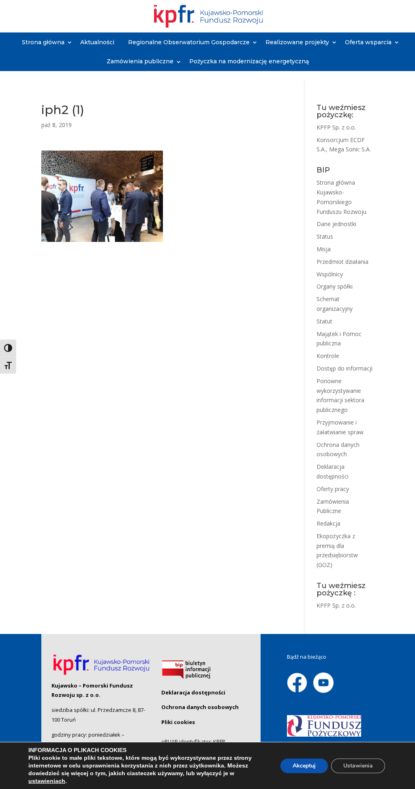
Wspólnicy (330, 274)
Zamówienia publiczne (140, 61)
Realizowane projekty (297, 42)
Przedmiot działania (342, 261)
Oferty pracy (333, 489)
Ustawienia (358, 766)
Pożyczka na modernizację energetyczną (249, 61)
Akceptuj (304, 766)
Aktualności (97, 42)
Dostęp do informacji (344, 368)
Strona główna (43, 42)
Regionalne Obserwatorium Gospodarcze (189, 42)
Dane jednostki (336, 224)
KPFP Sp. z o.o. (336, 127)
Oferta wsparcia (368, 42)
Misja (324, 249)
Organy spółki (335, 286)
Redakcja (328, 523)
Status (325, 236)
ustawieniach (46, 781)
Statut (324, 321)
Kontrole (328, 356)
